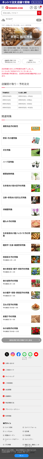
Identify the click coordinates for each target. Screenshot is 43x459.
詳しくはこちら (36, 2)
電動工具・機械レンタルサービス (32, 445)
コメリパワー (29, 439)
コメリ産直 (8, 427)
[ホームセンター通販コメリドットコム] (14, 8)
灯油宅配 (27, 435)
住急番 (27, 431)
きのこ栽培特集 (26, 25)
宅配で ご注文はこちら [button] (31, 61)
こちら (19, 452)
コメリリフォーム (30, 427)
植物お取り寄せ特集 (12, 25)
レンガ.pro (8, 431)
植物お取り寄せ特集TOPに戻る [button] (20, 340)
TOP (3, 25)
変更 (39, 20)
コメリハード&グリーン (12, 439)
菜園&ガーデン (10, 435)
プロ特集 (8, 444)
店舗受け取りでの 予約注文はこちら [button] (10, 61)
